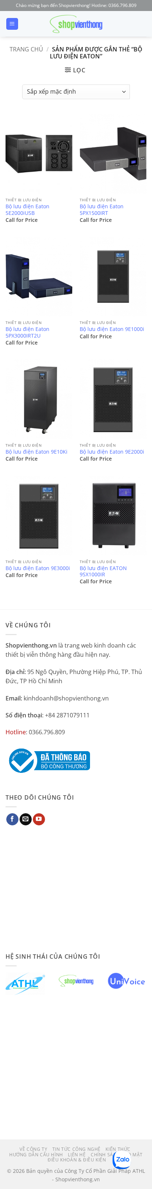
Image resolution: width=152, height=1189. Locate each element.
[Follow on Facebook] (12, 819)
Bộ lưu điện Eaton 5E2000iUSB (27, 209)
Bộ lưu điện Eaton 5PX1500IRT (102, 209)
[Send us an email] (26, 819)
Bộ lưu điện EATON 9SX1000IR (103, 571)
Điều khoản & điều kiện (77, 1160)
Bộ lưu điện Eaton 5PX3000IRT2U (27, 332)
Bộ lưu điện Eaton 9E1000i (112, 329)
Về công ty (33, 1149)
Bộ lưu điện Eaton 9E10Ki (37, 451)
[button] (12, 24)
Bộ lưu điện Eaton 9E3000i (38, 568)
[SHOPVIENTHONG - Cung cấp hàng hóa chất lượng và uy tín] (76, 24)
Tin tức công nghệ (76, 1149)
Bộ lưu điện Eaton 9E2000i (112, 451)
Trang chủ (26, 49)
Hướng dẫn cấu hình (36, 1155)
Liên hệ (77, 1155)
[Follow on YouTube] (39, 819)
